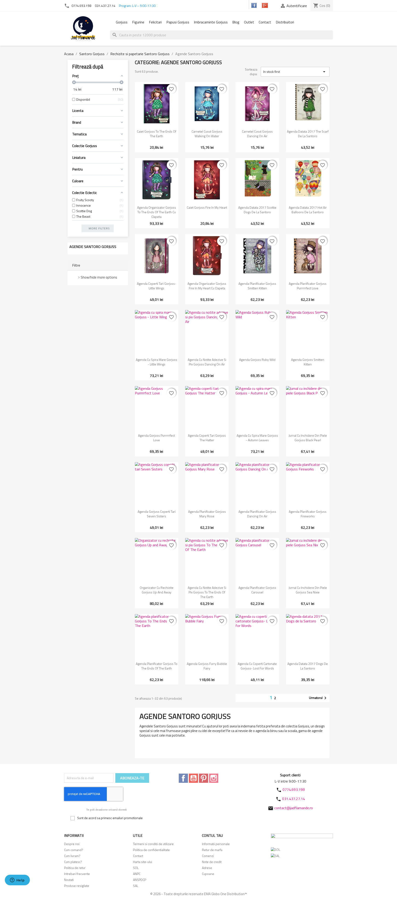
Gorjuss (122, 22)
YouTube (193, 778)
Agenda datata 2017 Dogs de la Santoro (307, 666)
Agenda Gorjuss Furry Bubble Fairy (207, 666)
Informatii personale (216, 843)
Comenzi (208, 855)
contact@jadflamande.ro (293, 808)
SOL (136, 867)
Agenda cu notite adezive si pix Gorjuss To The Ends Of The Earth (207, 592)
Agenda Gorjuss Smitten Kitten (307, 362)
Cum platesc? (73, 861)
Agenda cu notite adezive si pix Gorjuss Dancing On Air (207, 362)
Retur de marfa (212, 849)
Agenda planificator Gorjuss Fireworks (307, 513)
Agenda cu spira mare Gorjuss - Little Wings (156, 362)
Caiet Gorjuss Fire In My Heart (207, 207)
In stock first (295, 71)
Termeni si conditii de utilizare (153, 843)
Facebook (183, 778)
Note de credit (211, 861)
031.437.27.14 (105, 5)
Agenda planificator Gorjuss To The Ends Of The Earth (156, 666)
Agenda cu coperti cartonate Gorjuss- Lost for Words (257, 666)
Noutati (69, 879)
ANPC (136, 873)
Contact (265, 22)
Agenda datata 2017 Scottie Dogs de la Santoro (257, 209)
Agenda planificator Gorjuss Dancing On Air (257, 513)
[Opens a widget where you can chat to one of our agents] (17, 880)
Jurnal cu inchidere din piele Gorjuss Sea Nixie (308, 590)
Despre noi (71, 843)
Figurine (138, 22)
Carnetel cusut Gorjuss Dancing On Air (257, 133)
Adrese (207, 867)
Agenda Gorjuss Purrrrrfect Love (156, 437)
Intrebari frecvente (77, 873)
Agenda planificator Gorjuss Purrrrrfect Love (307, 286)
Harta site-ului (142, 861)
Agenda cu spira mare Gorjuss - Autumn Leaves (257, 437)
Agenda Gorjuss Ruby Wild (257, 359)
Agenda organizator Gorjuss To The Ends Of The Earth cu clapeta (156, 212)
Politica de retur (74, 867)
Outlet (249, 22)
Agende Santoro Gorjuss (92, 246)
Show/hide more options (99, 277)
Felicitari (155, 22)
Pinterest (203, 778)
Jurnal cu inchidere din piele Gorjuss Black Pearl (308, 437)
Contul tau (212, 835)
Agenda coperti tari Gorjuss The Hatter (207, 437)
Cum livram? (72, 855)
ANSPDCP (139, 879)
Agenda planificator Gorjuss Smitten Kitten (257, 286)
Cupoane (208, 873)
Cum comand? (73, 849)
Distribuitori (285, 22)
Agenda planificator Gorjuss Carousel (257, 590)
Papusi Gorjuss (177, 22)
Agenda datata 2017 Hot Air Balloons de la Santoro (308, 209)
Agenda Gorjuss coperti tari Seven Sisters (157, 513)
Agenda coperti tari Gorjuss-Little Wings (156, 286)
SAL (135, 885)
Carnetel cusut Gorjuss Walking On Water (207, 133)
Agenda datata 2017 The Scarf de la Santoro (308, 133)
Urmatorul (318, 698)
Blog (235, 22)
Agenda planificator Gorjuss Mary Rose (207, 513)
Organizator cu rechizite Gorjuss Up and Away (156, 590)
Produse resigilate (76, 885)
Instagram (213, 778)
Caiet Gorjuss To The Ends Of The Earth (156, 133)
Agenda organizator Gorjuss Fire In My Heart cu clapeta (206, 286)
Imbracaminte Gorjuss (211, 22)
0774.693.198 (81, 5)
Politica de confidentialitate (151, 849)
